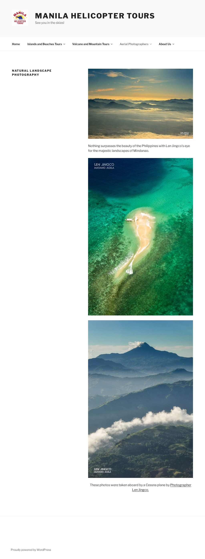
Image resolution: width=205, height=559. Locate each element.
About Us (165, 44)
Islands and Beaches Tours (44, 44)
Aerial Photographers (134, 44)
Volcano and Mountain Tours (90, 44)
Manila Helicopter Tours (95, 15)
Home (16, 44)
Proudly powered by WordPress (31, 549)
